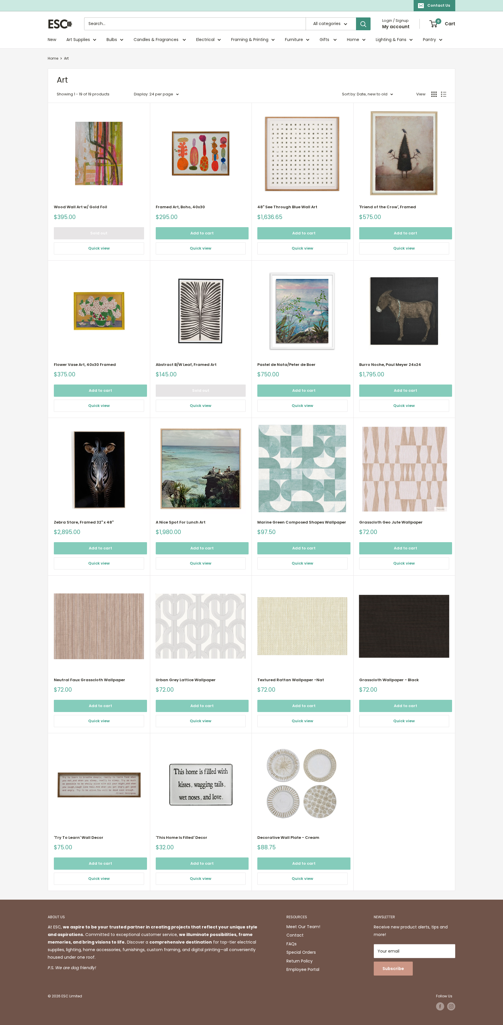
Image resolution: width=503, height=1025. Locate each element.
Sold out (98, 233)
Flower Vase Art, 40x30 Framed (85, 364)
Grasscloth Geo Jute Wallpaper (391, 522)
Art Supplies (78, 39)
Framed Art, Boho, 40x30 (180, 207)
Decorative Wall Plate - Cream (288, 837)
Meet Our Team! (303, 927)
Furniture (294, 39)
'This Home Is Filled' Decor (181, 837)
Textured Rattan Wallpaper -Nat (290, 680)
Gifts (325, 39)
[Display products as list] (443, 94)
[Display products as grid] (434, 94)
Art (66, 58)
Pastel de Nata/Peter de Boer (286, 364)
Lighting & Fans (391, 39)
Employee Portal (302, 969)
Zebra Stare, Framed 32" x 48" (84, 522)
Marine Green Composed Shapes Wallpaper (301, 522)
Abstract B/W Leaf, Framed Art (186, 364)
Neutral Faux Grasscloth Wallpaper (89, 680)
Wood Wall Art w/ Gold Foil (80, 207)
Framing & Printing (249, 39)
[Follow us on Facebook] (440, 1006)
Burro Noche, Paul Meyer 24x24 (390, 364)
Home (353, 39)
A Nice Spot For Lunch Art (181, 522)
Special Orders (301, 952)
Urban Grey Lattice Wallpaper (186, 680)
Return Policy (299, 961)
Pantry (429, 39)
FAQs (291, 944)
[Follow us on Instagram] (451, 1006)
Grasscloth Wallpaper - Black (389, 680)
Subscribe (393, 968)
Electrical (205, 39)
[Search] (363, 23)
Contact (295, 935)
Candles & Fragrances (157, 39)
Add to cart (202, 233)
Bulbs (112, 39)
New (52, 39)
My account (396, 27)
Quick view (99, 248)
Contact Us (438, 5)
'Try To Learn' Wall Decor (78, 837)
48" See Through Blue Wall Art (287, 207)
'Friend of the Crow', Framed (387, 207)
